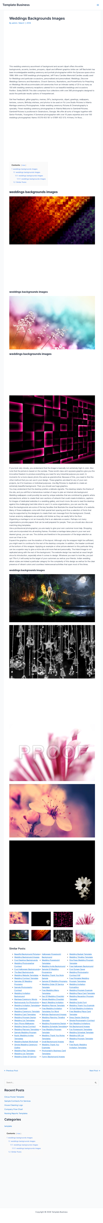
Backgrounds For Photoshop (26, 1002)
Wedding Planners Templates (26, 1029)
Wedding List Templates (24, 1020)
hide (23, 165)
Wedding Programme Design (54, 1023)
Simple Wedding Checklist (53, 999)
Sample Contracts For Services (17, 1101)
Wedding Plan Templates (24, 1051)
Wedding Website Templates (26, 975)
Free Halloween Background (81, 966)
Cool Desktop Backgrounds (26, 960)
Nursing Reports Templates (16, 1113)
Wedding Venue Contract (25, 1026)
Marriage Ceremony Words (25, 999)
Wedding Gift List (76, 1035)
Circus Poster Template (14, 1097)
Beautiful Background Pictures (27, 954)
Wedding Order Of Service (25, 1057)
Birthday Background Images (54, 1014)
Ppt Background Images (79, 1026)
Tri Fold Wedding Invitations (81, 1008)
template (8, 1126)
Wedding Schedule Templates (54, 1026)
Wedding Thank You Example (81, 1005)
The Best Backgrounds (24, 972)
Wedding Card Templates (25, 1014)
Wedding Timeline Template (81, 957)
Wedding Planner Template (53, 1005)
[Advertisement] (30, 45)
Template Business (16, 5)
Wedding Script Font (78, 1002)
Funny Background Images (53, 1057)
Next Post (95, 1071)
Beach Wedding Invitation (53, 1002)
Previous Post (11, 1071)
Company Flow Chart (13, 1109)
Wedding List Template (24, 1054)
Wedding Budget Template (80, 954)
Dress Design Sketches (79, 1017)
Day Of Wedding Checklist (53, 996)
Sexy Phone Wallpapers (24, 1023)
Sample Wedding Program (25, 1032)
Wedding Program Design (25, 1017)
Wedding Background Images (26, 957)
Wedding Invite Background (53, 966)
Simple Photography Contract (82, 1020)
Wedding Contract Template (26, 978)
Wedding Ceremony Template (27, 1011)
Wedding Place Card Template (82, 993)
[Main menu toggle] (97, 5)
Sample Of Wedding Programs (54, 981)
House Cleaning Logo (13, 1105)
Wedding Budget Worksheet (26, 1041)
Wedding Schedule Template (81, 1032)
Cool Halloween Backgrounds (27, 969)
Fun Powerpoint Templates (80, 1029)
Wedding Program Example (80, 990)
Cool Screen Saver (77, 969)
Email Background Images (53, 1041)
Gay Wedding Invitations (79, 1023)
